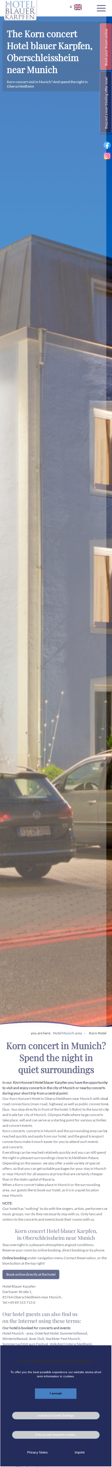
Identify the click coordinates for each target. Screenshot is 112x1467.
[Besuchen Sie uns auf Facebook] (107, 148)
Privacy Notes (37, 1452)
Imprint (80, 1452)
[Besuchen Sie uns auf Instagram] (108, 158)
